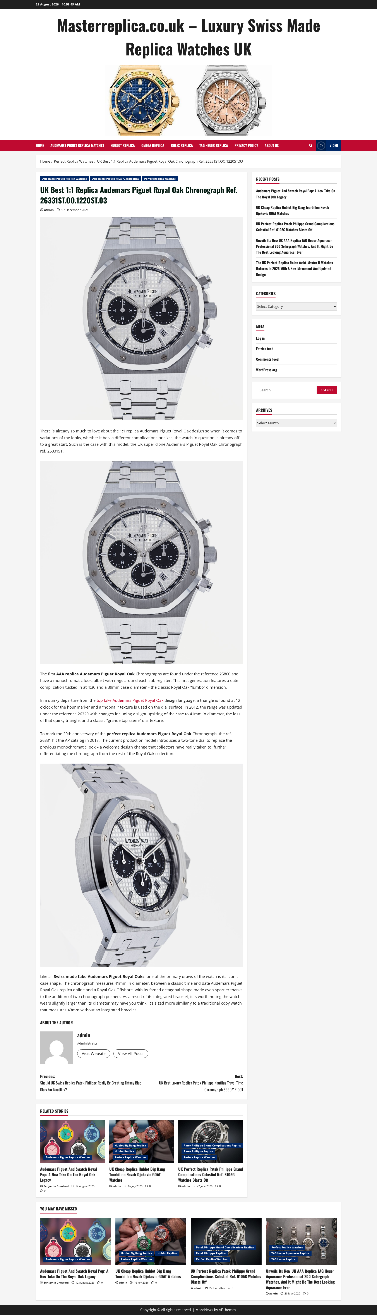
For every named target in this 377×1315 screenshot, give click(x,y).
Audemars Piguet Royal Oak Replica (115, 179)
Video (334, 145)
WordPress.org (266, 369)
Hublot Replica (123, 145)
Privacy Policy (246, 145)
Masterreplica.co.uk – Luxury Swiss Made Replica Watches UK (188, 36)
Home (40, 145)
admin (49, 210)
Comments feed (267, 359)
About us (272, 145)
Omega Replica (152, 145)
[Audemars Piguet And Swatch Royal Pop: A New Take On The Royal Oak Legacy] (72, 1141)
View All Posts (131, 1053)
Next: (201, 1082)
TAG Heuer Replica (213, 145)
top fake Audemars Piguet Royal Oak (130, 700)
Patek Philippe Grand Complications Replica (212, 1145)
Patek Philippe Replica (198, 1151)
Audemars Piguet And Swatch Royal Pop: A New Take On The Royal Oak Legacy (68, 1174)
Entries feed (264, 348)
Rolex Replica (182, 145)
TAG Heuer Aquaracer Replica (290, 1253)
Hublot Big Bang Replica (130, 1145)
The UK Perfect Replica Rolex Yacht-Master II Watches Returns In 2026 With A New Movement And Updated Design (294, 268)
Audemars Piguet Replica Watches (77, 145)
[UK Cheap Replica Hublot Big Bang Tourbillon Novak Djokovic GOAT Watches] (141, 1141)
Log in (260, 338)
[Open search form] (310, 145)
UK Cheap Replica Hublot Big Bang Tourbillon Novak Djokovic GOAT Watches (137, 1174)
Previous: (90, 1082)
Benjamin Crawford (56, 1186)
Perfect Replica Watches (160, 179)
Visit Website (94, 1053)
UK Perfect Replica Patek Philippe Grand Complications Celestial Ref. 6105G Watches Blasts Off (210, 1174)
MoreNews (204, 1309)
